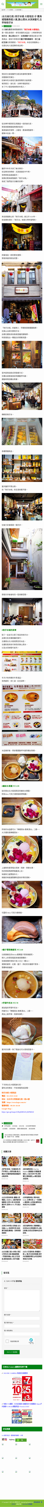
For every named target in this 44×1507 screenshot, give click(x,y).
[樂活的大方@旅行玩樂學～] (22, 4)
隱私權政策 (37, 1502)
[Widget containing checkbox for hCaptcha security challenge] (19, 1341)
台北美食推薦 (7, 26)
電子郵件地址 (9, 1322)
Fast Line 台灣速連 (27, 1504)
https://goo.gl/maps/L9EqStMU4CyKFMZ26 (18, 1112)
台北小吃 (21, 1126)
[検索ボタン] (3, 4)
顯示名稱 (7, 1315)
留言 (6, 1288)
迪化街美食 (32, 1128)
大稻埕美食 (12, 1128)
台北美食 (4, 1128)
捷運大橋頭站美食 (22, 1128)
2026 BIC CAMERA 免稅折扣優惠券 (15, 1373)
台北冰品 (14, 1126)
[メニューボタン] (41, 4)
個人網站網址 (8, 1330)
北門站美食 (7, 1126)
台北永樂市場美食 (31, 1126)
